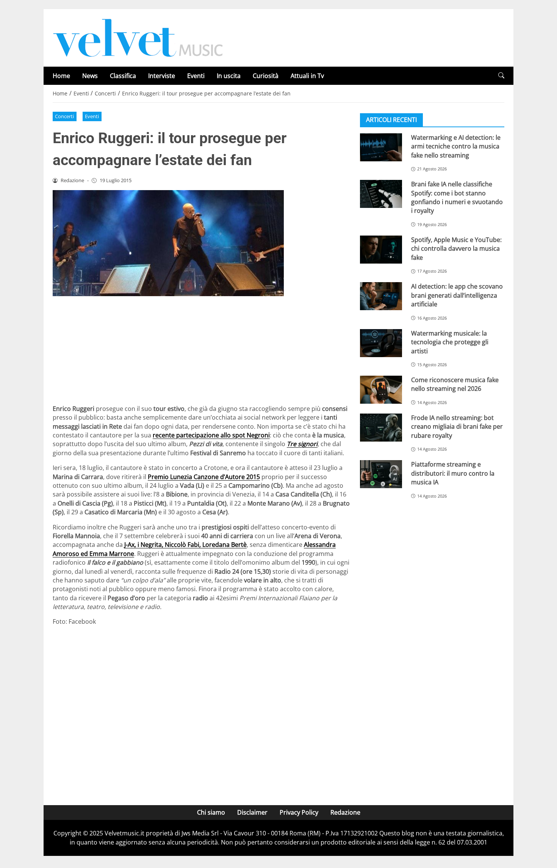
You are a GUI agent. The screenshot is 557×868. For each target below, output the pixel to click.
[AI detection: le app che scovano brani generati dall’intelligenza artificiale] (381, 296)
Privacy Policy (299, 812)
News (90, 76)
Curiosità (265, 76)
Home (61, 76)
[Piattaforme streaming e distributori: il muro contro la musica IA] (381, 474)
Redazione (345, 812)
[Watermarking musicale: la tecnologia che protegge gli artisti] (381, 343)
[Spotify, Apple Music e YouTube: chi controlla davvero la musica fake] (381, 250)
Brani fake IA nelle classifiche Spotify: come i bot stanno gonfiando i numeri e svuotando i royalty (457, 197)
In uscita (229, 76)
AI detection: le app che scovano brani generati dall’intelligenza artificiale (457, 295)
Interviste (161, 76)
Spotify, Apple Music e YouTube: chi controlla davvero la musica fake (456, 249)
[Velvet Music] (138, 37)
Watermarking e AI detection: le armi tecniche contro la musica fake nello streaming (456, 146)
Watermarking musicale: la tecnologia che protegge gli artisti (449, 342)
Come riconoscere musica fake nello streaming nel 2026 (455, 384)
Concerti (64, 116)
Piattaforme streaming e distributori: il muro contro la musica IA (452, 473)
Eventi (196, 76)
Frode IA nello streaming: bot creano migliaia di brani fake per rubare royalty (457, 427)
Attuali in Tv (307, 76)
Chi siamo (211, 812)
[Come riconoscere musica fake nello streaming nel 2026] (381, 390)
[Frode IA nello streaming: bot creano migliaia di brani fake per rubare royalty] (381, 428)
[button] (501, 75)
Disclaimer (252, 812)
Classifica (123, 76)
